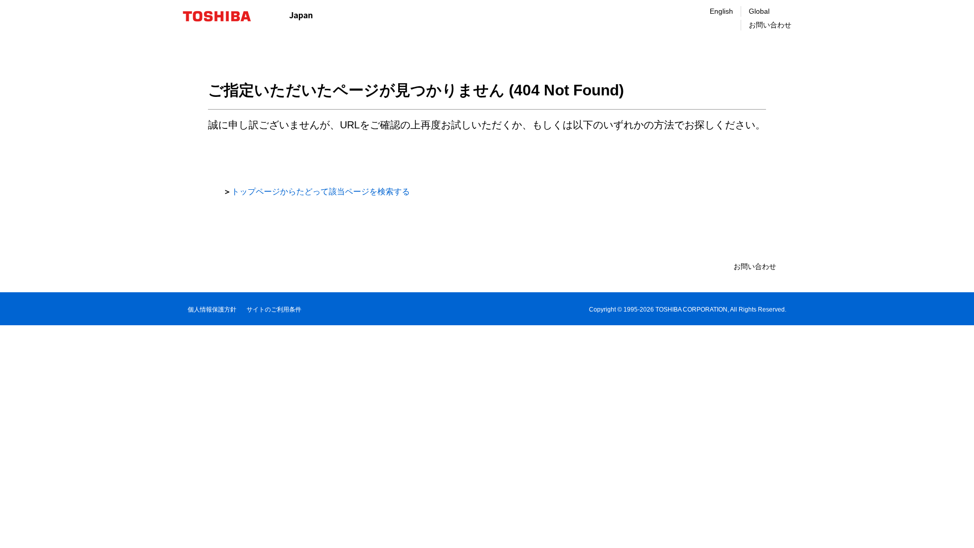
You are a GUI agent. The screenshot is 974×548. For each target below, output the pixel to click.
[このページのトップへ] (952, 530)
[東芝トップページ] (223, 16)
